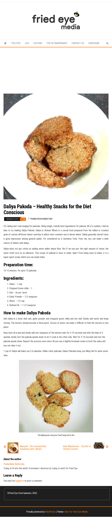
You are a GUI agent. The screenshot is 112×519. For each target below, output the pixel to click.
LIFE (27, 43)
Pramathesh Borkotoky (41, 219)
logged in (19, 480)
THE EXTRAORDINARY (56, 43)
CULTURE (37, 43)
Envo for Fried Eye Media (76, 511)
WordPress (50, 511)
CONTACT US (78, 43)
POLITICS (16, 43)
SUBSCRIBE (93, 43)
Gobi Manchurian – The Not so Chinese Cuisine (77, 447)
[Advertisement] (56, 69)
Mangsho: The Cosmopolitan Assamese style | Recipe (33, 447)
